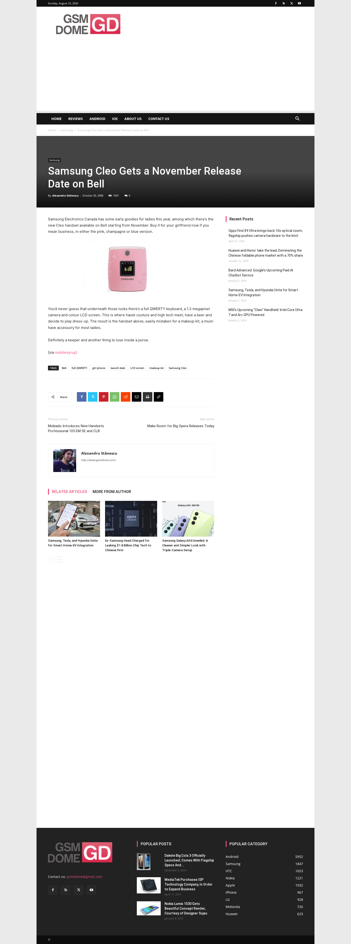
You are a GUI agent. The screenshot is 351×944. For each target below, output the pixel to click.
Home (56, 118)
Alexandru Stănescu (65, 195)
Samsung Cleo (177, 368)
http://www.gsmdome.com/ (98, 460)
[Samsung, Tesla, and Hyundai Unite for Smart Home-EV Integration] (74, 519)
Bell (64, 368)
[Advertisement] (175, 77)
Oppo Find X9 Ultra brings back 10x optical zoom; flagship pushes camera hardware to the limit (266, 233)
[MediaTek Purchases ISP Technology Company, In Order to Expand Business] (149, 885)
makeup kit (156, 368)
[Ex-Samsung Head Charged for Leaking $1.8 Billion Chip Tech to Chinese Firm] (131, 519)
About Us (133, 118)
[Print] (147, 397)
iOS (115, 118)
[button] (297, 119)
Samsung (67, 130)
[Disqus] (131, 633)
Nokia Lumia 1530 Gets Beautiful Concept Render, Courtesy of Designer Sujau (186, 908)
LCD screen (137, 368)
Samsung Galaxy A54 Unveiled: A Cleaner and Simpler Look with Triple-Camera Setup (185, 545)
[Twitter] (291, 3)
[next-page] (59, 560)
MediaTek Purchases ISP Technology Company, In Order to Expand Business (189, 884)
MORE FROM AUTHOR (112, 491)
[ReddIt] (125, 397)
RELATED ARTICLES (69, 491)
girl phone (98, 368)
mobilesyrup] (66, 352)
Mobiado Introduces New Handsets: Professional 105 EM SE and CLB (76, 428)
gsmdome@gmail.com (84, 876)
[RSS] (283, 3)
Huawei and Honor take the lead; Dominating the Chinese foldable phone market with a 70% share (266, 253)
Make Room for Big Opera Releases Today (180, 426)
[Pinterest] (103, 397)
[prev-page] (51, 560)
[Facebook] (275, 3)
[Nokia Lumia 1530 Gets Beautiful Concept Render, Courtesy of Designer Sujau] (149, 908)
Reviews (75, 118)
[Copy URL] (158, 397)
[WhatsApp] (114, 397)
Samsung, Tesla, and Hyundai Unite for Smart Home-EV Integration (263, 292)
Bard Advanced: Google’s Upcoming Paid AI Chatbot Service (261, 272)
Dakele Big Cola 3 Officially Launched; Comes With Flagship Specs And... (189, 860)
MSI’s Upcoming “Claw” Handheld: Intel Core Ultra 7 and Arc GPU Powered (266, 312)
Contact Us (158, 118)
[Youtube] (299, 3)
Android (97, 118)
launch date (118, 368)
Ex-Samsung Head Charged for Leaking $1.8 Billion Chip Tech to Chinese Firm (128, 545)
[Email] (136, 397)
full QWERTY (79, 368)
